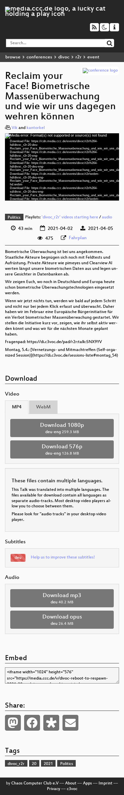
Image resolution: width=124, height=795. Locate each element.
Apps (87, 783)
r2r (78, 57)
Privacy (53, 789)
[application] (62, 167)
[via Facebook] (32, 723)
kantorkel (35, 128)
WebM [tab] (43, 407)
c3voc (72, 789)
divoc (63, 57)
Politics (14, 217)
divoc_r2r (16, 764)
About (70, 783)
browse (13, 57)
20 (34, 764)
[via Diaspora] (51, 723)
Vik (15, 128)
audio (107, 217)
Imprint (105, 783)
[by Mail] (70, 723)
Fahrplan (78, 238)
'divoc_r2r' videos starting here (70, 217)
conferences (39, 57)
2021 (48, 764)
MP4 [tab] (16, 407)
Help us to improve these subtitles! (63, 557)
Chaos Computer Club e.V (35, 783)
